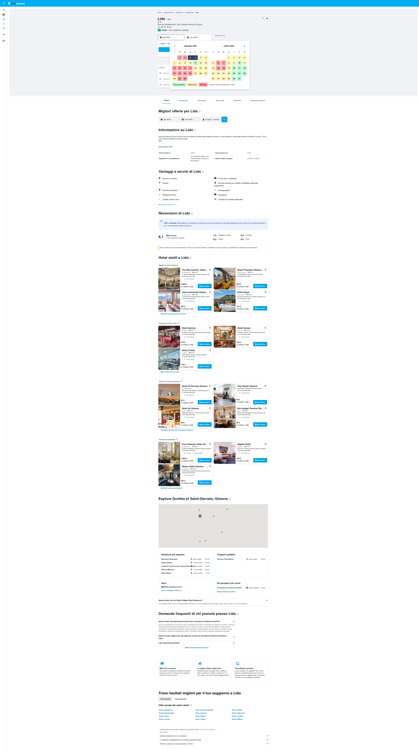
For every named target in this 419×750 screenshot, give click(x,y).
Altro (160, 141)
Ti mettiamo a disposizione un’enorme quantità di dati (180, 740)
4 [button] (195, 57)
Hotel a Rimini (237, 710)
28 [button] (174, 78)
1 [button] (179, 57)
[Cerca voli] (4, 10)
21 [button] (174, 73)
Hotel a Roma (164, 716)
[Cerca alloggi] (4, 14)
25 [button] (195, 73)
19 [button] (201, 68)
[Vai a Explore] (4, 28)
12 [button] (201, 63)
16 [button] (185, 68)
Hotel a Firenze (237, 716)
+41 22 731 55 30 (164, 27)
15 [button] (180, 68)
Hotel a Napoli (200, 716)
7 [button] (174, 63)
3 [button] (190, 57)
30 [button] (185, 78)
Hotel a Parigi (200, 719)
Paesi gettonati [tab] (180, 699)
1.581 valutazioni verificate (178, 30)
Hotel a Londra (164, 719)
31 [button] (239, 78)
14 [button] (174, 68)
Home (159, 12)
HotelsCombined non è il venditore (173, 736)
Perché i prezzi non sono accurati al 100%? (176, 743)
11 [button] (195, 63)
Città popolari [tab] (165, 699)
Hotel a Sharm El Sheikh (204, 710)
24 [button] (190, 73)
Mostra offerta (204, 286)
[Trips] (4, 34)
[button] (3, 3)
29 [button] (180, 78)
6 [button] (205, 57)
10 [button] (190, 63)
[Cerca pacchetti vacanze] (4, 24)
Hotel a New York (238, 713)
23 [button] (185, 73)
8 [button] (179, 63)
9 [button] (234, 63)
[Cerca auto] (4, 19)
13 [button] (206, 63)
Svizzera (166, 12)
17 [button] (190, 68)
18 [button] (195, 68)
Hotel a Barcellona (166, 710)
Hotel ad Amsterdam (166, 713)
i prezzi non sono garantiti (207, 729)
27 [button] (206, 73)
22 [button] (180, 73)
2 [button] (234, 57)
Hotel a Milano (237, 719)
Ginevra (178, 12)
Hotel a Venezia (201, 713)
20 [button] (206, 68)
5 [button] (200, 57)
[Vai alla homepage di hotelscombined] (16, 3)
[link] (173, 314)
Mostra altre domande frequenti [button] (197, 647)
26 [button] (201, 73)
